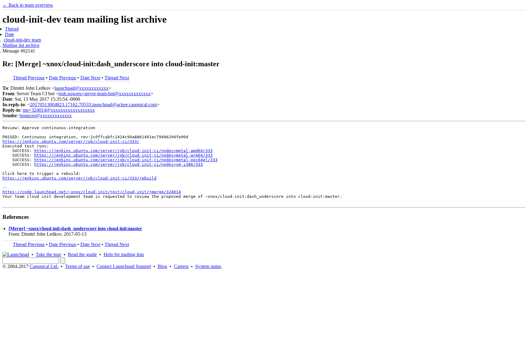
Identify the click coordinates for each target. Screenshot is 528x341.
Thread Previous (29, 77)
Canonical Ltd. (44, 266)
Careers (181, 266)
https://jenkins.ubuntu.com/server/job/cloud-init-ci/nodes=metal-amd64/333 (123, 150)
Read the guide (82, 254)
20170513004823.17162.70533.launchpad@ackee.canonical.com (93, 104)
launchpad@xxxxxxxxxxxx (81, 88)
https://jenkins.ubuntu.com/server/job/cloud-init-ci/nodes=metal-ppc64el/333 (126, 160)
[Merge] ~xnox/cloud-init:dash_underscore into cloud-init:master (75, 228)
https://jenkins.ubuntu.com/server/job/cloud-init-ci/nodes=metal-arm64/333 (123, 155)
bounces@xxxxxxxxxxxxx (46, 115)
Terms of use (77, 266)
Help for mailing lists (124, 254)
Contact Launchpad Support (124, 266)
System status (208, 266)
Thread (12, 28)
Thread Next (117, 77)
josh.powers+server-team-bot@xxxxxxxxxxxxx (104, 93)
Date (9, 34)
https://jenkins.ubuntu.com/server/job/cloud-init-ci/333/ (70, 141)
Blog (162, 266)
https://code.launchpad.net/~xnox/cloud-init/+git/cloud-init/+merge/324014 (91, 192)
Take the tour (48, 254)
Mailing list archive (20, 45)
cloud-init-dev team (22, 39)
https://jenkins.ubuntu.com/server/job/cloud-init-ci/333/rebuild (79, 178)
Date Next (90, 77)
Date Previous (62, 77)
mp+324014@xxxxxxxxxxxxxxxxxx (59, 110)
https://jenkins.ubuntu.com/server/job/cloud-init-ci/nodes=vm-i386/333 (118, 164)
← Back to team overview (27, 5)
